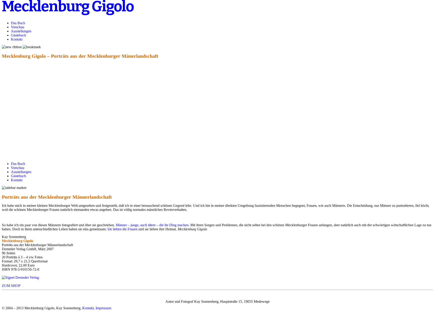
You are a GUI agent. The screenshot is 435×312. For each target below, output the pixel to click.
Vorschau (17, 27)
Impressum (103, 308)
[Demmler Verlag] (20, 277)
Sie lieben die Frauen (122, 229)
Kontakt (16, 39)
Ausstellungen (21, 31)
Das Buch (18, 23)
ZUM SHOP (11, 286)
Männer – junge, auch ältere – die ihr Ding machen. (152, 225)
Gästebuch (18, 35)
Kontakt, (88, 308)
